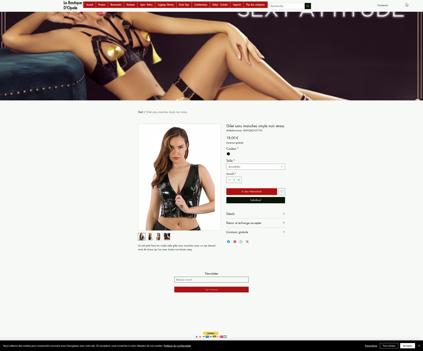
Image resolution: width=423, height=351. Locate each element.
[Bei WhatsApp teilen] (241, 242)
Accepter (407, 345)
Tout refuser (389, 345)
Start (140, 112)
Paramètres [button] (371, 345)
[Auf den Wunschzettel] (281, 191)
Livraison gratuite (234, 142)
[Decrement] (229, 180)
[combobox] (255, 167)
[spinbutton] (234, 180)
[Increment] (239, 180)
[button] (407, 5)
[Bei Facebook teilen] (229, 242)
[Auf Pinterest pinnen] (235, 242)
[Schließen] (419, 345)
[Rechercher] (308, 6)
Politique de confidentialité (177, 345)
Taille (230, 160)
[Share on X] (247, 242)
